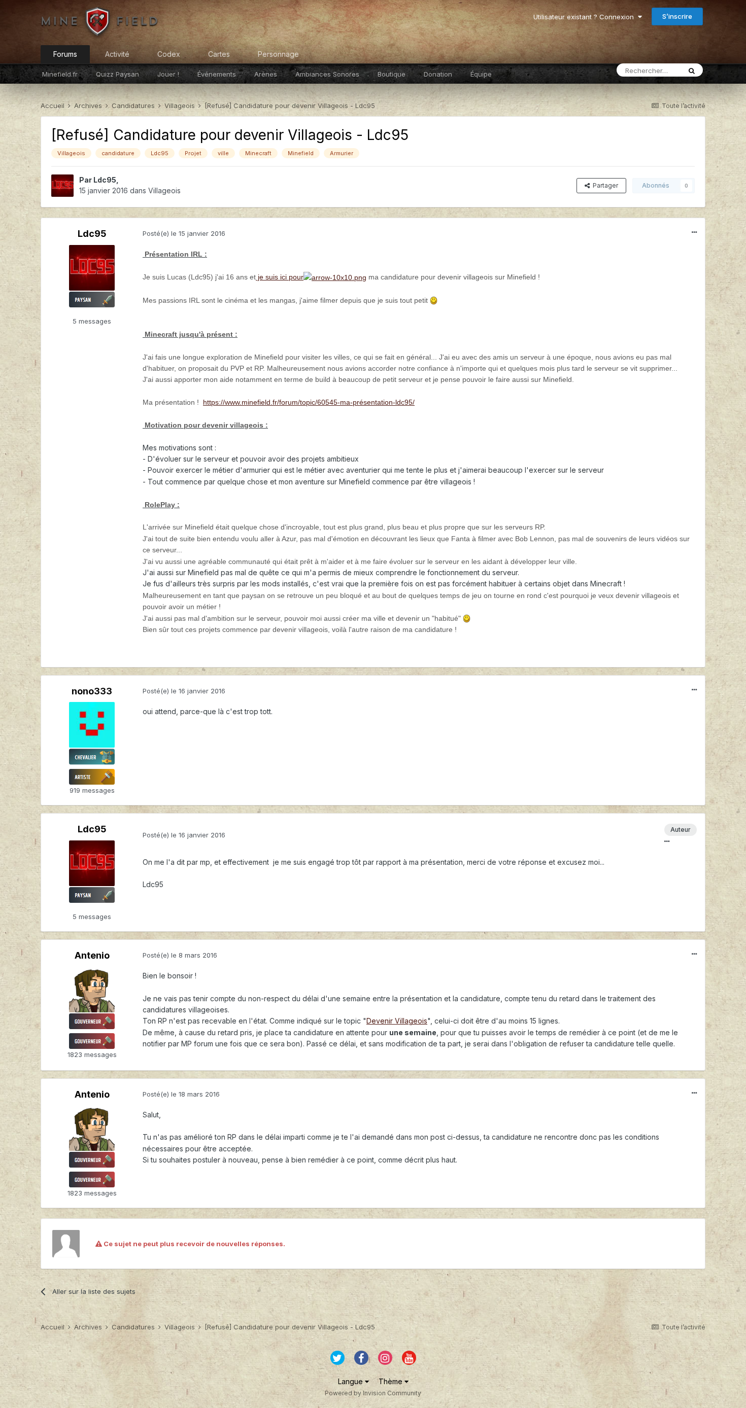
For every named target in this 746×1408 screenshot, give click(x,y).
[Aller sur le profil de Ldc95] (62, 185)
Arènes (265, 74)
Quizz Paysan (117, 74)
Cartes (219, 54)
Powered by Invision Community (373, 1393)
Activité (117, 54)
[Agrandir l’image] (433, 300)
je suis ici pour (279, 277)
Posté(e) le (184, 233)
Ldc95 (104, 179)
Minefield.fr (60, 74)
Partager (604, 185)
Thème (391, 1381)
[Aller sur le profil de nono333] (92, 725)
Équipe (481, 74)
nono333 (92, 691)
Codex (168, 54)
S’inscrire (677, 16)
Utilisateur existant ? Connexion (585, 17)
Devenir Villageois (396, 1020)
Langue (351, 1381)
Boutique (391, 74)
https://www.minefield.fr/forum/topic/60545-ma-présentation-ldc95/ (309, 402)
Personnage (278, 54)
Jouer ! (168, 74)
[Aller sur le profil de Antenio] (92, 989)
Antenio (92, 955)
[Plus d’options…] (694, 232)
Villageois (164, 190)
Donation (438, 74)
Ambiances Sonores (327, 74)
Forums (65, 54)
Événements (216, 74)
